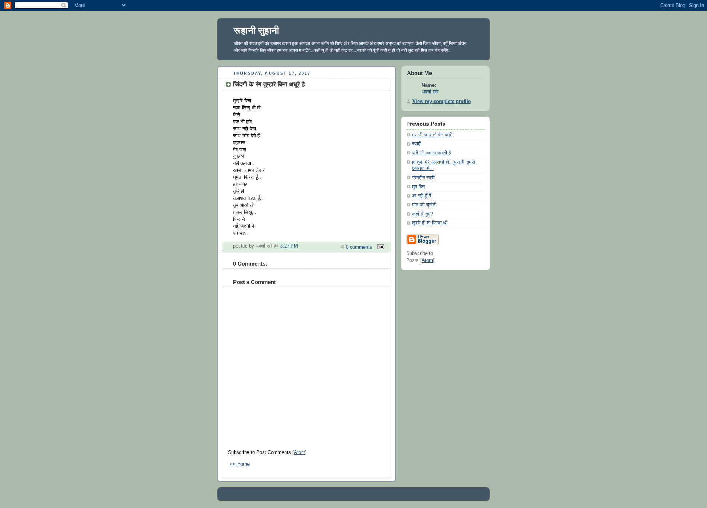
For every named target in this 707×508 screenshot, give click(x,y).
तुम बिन (418, 186)
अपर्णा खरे (430, 92)
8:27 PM (289, 246)
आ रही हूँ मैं (421, 195)
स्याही (416, 143)
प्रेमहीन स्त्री (423, 177)
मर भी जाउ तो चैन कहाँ (432, 135)
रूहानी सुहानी (256, 30)
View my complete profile (441, 101)
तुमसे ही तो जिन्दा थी (429, 222)
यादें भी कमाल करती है (431, 153)
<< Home (240, 464)
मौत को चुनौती (424, 204)
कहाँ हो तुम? (422, 214)
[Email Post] (380, 247)
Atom (299, 452)
